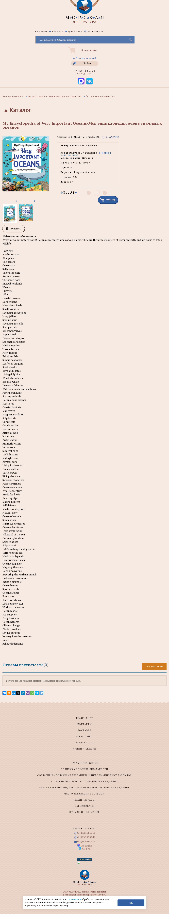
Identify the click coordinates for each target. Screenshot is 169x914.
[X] (18, 693)
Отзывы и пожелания (84, 812)
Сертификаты (84, 805)
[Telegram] (41, 693)
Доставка (75, 31)
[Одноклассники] (9, 693)
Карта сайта (84, 736)
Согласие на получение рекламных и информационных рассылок (84, 775)
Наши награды (84, 799)
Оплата (58, 31)
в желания (92, 137)
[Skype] (37, 693)
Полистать (14, 228)
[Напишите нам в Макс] (81, 81)
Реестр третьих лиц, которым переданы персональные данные (84, 787)
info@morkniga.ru (86, 841)
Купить (110, 200)
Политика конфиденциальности (84, 769)
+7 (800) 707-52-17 (86, 837)
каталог (41, 31)
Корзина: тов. (89, 50)
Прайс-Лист (84, 718)
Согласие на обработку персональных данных (84, 781)
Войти (87, 63)
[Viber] (28, 693)
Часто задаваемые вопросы (84, 793)
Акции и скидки (84, 748)
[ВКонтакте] (4, 693)
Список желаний (85, 58)
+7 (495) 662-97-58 (84, 70)
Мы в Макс (86, 845)
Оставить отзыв (154, 666)
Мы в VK (86, 848)
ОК (131, 902)
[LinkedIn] (23, 693)
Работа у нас (84, 742)
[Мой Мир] (14, 693)
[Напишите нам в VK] (89, 81)
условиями (75, 899)
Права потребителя (84, 763)
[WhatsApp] (32, 693)
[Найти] (130, 39)
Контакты (95, 31)
